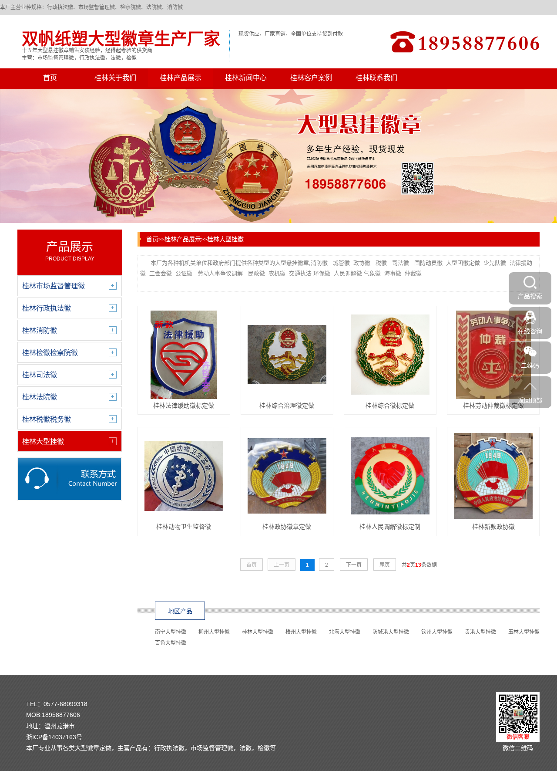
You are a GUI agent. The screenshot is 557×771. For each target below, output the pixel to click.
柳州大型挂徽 (214, 632)
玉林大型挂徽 (524, 632)
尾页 (384, 565)
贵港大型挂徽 (480, 632)
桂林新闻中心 (246, 77)
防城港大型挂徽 (390, 632)
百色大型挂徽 (170, 643)
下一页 (354, 565)
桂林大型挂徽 (225, 239)
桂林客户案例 (311, 77)
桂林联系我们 (376, 77)
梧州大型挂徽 (301, 632)
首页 (50, 77)
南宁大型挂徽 (170, 632)
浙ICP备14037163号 (54, 737)
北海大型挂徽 (344, 632)
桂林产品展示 (180, 77)
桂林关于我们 (115, 77)
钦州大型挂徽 (437, 632)
